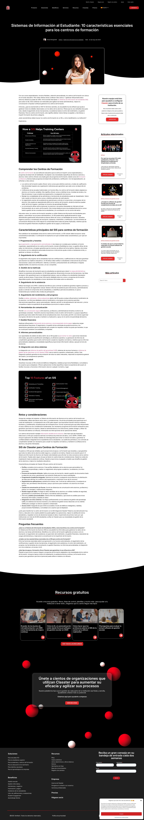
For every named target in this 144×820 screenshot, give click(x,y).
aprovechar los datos (65, 336)
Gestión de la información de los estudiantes (73, 39)
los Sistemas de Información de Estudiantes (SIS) (73, 99)
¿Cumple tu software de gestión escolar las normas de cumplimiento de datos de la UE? (111, 203)
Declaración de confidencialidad (121, 817)
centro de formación (27, 173)
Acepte (121, 814)
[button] (141, 800)
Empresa (85, 8)
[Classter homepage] (8, 7)
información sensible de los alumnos (52, 433)
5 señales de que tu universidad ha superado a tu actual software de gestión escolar (112, 245)
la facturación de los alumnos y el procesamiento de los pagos (52, 323)
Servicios (65, 8)
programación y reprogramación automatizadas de (37, 244)
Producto (34, 8)
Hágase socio (57, 797)
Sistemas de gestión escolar (112, 198)
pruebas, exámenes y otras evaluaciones (36, 298)
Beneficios (55, 8)
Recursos (76, 8)
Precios (94, 8)
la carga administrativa (77, 271)
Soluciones (44, 8)
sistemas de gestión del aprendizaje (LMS (44, 350)
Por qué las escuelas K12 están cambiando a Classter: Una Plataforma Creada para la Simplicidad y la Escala (111, 160)
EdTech (61, 39)
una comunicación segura (32, 311)
